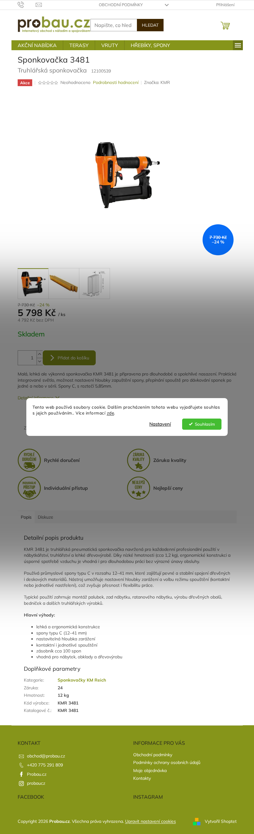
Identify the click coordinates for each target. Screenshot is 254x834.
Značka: (157, 82)
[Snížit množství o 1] (40, 361)
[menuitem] (37, 45)
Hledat (150, 25)
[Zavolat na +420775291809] (27, 4)
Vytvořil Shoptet (221, 821)
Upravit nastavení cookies (150, 821)
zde (110, 412)
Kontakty (142, 778)
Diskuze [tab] (45, 517)
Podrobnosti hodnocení (115, 82)
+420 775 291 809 (45, 765)
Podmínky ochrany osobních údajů (166, 762)
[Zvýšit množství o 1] (40, 354)
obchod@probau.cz (46, 756)
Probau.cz (36, 774)
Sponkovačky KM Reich (82, 680)
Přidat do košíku (73, 358)
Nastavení (160, 424)
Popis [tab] (26, 517)
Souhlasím (205, 424)
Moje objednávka (150, 770)
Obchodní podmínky (121, 4)
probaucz (36, 783)
